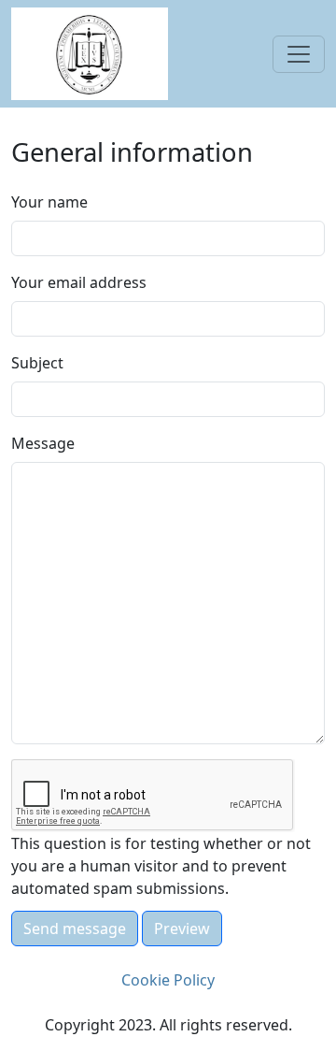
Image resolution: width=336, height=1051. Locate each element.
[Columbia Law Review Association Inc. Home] (89, 52)
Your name (49, 202)
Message (43, 443)
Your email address (79, 282)
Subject (37, 363)
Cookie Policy (168, 980)
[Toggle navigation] (299, 54)
